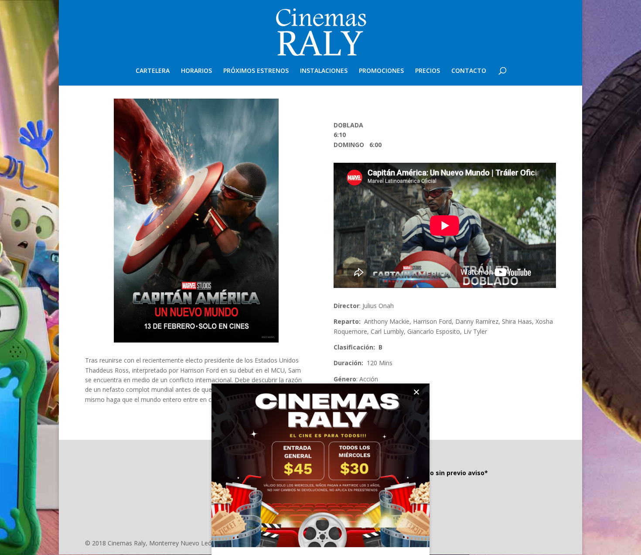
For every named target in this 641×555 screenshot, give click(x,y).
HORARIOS (196, 71)
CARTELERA (153, 71)
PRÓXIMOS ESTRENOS (256, 71)
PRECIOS (427, 71)
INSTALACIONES (324, 71)
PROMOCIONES (381, 71)
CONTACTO (468, 71)
